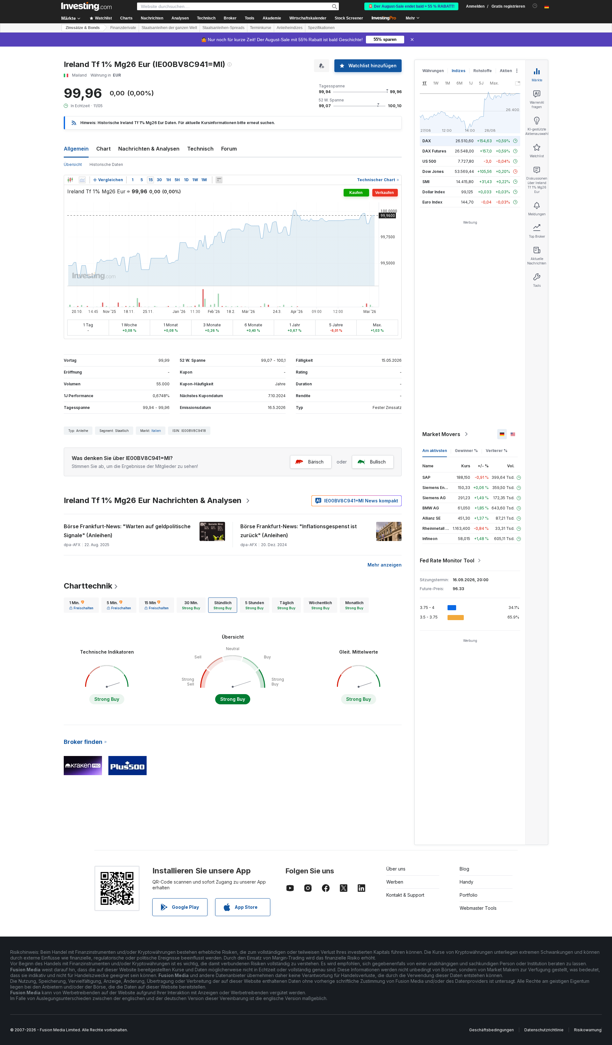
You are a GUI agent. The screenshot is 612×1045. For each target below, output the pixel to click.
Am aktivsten (434, 450)
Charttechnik (88, 585)
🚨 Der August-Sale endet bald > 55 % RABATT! (411, 6)
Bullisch (378, 461)
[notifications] (535, 6)
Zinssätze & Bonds (83, 28)
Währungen (433, 70)
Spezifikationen (321, 28)
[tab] (81, 605)
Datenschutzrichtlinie (544, 1029)
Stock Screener (349, 18)
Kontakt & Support (405, 895)
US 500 (429, 161)
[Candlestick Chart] (70, 179)
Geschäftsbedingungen (491, 1029)
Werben (394, 882)
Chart (103, 148)
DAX (426, 140)
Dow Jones (433, 171)
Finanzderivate (123, 28)
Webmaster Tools (478, 908)
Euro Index (432, 202)
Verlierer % (496, 450)
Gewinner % (466, 450)
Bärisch (316, 461)
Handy (466, 882)
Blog (464, 868)
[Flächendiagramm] (82, 179)
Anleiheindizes (289, 28)
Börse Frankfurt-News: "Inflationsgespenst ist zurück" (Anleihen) (298, 530)
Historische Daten (106, 164)
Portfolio (468, 895)
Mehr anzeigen (385, 564)
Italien (156, 431)
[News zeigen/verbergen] (218, 179)
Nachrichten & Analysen (148, 148)
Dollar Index (433, 191)
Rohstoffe (482, 70)
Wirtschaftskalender (307, 18)
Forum (229, 148)
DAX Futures (434, 151)
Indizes (458, 70)
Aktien (506, 70)
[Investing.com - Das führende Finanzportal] (86, 6)
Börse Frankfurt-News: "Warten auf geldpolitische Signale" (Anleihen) (127, 530)
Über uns (395, 868)
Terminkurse (260, 28)
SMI (425, 181)
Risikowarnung (587, 1029)
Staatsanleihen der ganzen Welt (169, 28)
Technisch (200, 148)
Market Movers (441, 434)
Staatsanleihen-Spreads (223, 28)
